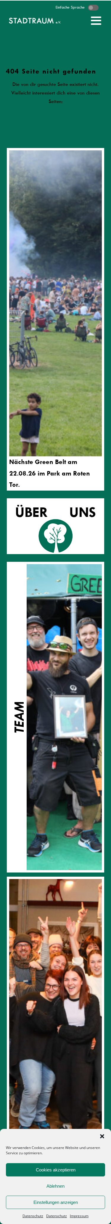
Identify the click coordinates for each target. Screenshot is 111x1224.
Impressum (79, 1215)
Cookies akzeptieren (55, 1169)
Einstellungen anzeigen (55, 1202)
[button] (102, 1136)
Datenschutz (32, 1215)
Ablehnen (55, 1186)
